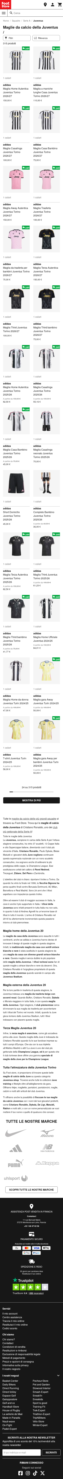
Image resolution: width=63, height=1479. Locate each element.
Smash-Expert (40, 1392)
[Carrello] (59, 4)
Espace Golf (9, 1395)
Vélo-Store (38, 1421)
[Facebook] (20, 1474)
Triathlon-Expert (41, 1414)
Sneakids (38, 1399)
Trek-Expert (39, 1410)
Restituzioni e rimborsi (14, 1350)
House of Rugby (11, 1410)
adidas (7, 85)
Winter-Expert (40, 1425)
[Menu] (3, 13)
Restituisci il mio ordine (15, 1324)
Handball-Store (10, 1406)
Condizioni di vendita (13, 1347)
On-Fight (7, 1425)
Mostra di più (31, 800)
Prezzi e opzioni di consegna (18, 1361)
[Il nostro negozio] (45, 4)
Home (6, 20)
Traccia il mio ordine (13, 1321)
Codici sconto (9, 1328)
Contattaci (31, 1216)
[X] (42, 1474)
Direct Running (10, 1388)
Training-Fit (39, 1406)
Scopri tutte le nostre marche (31, 1189)
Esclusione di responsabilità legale (21, 1354)
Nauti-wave (8, 1421)
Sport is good (40, 1403)
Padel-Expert (9, 1429)
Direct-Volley (9, 1392)
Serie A (26, 20)
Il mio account (9, 1313)
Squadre (16, 20)
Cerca (17, 13)
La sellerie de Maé (12, 1414)
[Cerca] (11, 12)
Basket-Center (10, 1381)
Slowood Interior (41, 1388)
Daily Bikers (9, 1384)
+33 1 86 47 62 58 (31, 1226)
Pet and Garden (41, 1384)
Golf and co (8, 1403)
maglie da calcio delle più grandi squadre (34, 818)
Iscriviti (51, 1452)
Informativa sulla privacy (15, 1365)
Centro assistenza (12, 1317)
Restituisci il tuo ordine (31, 1273)
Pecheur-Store (40, 1381)
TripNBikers (39, 1417)
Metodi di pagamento (13, 1358)
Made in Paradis (11, 1417)
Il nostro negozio (11, 1369)
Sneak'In (37, 1395)
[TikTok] (35, 1474)
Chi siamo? (8, 1339)
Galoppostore (9, 1399)
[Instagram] (27, 1474)
